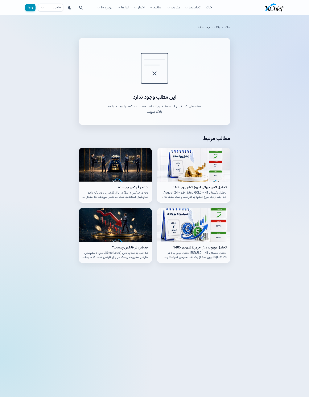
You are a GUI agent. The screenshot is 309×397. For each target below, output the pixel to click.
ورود (30, 7)
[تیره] (70, 7)
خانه (209, 7)
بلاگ (217, 27)
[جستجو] (81, 7)
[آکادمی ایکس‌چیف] (274, 7)
